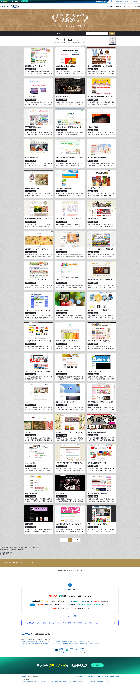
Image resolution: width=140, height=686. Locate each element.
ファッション (57, 42)
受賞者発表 (109, 6)
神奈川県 (34, 252)
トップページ (6, 562)
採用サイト (76, 616)
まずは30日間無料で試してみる (6, 554)
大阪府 (64, 99)
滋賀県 (33, 99)
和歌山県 (96, 252)
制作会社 (58, 34)
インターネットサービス (26, 681)
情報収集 (81, 681)
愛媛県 (64, 527)
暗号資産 (93, 681)
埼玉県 (95, 99)
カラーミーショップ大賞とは (122, 6)
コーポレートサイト (66, 616)
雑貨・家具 (70, 42)
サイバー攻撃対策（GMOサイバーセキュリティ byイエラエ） (45, 643)
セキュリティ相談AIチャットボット (81, 641)
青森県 (33, 466)
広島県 (95, 222)
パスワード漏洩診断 (56, 641)
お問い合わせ (16, 562)
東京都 (64, 69)
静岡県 (95, 313)
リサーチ (75, 681)
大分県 (64, 252)
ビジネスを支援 (50, 681)
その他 (83, 42)
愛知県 (95, 283)
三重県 (33, 374)
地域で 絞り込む (112, 42)
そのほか (28, 69)
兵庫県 (64, 313)
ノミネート (136, 6)
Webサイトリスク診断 (67, 641)
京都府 (95, 130)
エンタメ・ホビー (77, 42)
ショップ (35, 34)
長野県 (33, 69)
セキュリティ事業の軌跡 (94, 643)
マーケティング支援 (67, 681)
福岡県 (33, 130)
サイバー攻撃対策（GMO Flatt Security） (69, 643)
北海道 (33, 313)
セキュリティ (58, 681)
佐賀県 (64, 130)
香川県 (33, 496)
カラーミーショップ (27, 562)
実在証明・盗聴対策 (25, 643)
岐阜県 (33, 160)
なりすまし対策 (83, 643)
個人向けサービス (101, 681)
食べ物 (63, 42)
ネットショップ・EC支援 (39, 681)
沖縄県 (95, 527)
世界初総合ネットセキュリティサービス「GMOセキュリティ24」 (35, 641)
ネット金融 (87, 681)
